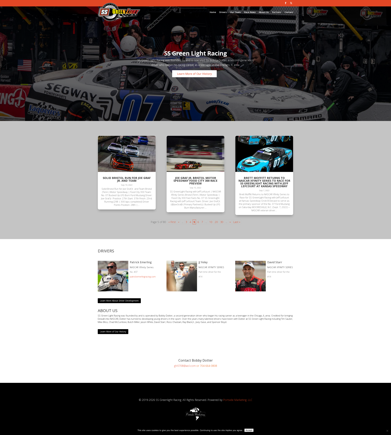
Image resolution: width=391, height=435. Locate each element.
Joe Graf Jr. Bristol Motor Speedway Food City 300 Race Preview (195, 180)
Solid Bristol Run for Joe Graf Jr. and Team (127, 179)
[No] (387, 430)
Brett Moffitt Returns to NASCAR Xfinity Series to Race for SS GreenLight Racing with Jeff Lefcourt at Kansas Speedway (264, 182)
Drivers (223, 12)
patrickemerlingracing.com (143, 276)
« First (172, 222)
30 (221, 222)
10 (210, 222)
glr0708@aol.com (185, 366)
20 (216, 222)
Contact (289, 12)
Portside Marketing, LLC (237, 400)
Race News (250, 12)
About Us (264, 12)
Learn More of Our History (194, 74)
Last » (236, 222)
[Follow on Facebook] (285, 3)
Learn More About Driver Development (119, 300)
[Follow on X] (291, 3)
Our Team (235, 12)
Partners (276, 12)
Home (213, 12)
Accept (249, 430)
